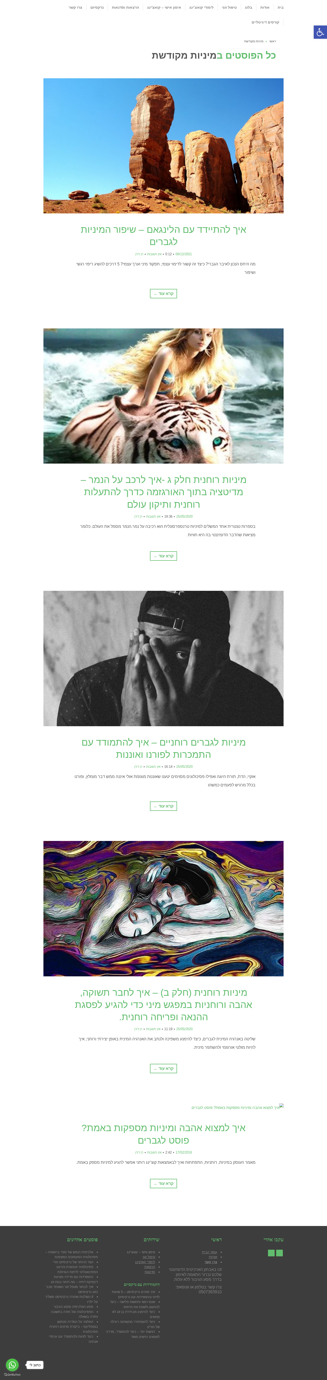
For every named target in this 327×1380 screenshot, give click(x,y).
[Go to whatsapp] (12, 1365)
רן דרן (139, 254)
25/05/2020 (184, 516)
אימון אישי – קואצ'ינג (141, 1252)
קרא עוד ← (163, 293)
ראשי (272, 41)
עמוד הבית (209, 1252)
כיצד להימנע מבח (142, 1312)
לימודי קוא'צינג (145, 1262)
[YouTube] (271, 1253)
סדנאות (150, 1272)
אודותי (213, 1257)
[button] (320, 32)
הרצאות (149, 1267)
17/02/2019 (184, 1152)
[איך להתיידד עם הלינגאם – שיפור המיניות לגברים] (163, 145)
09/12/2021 (184, 254)
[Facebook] (279, 1253)
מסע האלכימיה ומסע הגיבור (73, 1307)
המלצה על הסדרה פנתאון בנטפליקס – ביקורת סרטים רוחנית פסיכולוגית (74, 1327)
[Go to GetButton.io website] (12, 1374)
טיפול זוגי (149, 1257)
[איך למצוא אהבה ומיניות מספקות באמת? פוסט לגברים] (163, 1107)
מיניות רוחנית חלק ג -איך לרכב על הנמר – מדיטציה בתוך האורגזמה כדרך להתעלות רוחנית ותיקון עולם (164, 492)
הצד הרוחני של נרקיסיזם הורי (73, 1262)
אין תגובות (154, 254)
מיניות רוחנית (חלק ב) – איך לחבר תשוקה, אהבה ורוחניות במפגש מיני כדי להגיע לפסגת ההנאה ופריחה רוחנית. (163, 1004)
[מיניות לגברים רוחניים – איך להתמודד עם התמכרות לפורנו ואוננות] (163, 658)
